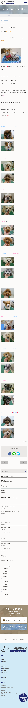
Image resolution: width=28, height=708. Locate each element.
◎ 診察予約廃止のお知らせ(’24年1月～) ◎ (10, 511)
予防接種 (4, 670)
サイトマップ (5, 677)
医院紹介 (4, 661)
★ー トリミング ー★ (5, 516)
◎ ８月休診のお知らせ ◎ (6, 501)
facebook (9, 453)
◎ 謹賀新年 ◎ (4, 538)
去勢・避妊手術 (5, 668)
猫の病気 (4, 666)
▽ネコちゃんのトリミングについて (8, 506)
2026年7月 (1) (7, 565)
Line (14, 453)
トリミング (4, 672)
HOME (9, 15)
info (4, 20)
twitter (18, 453)
